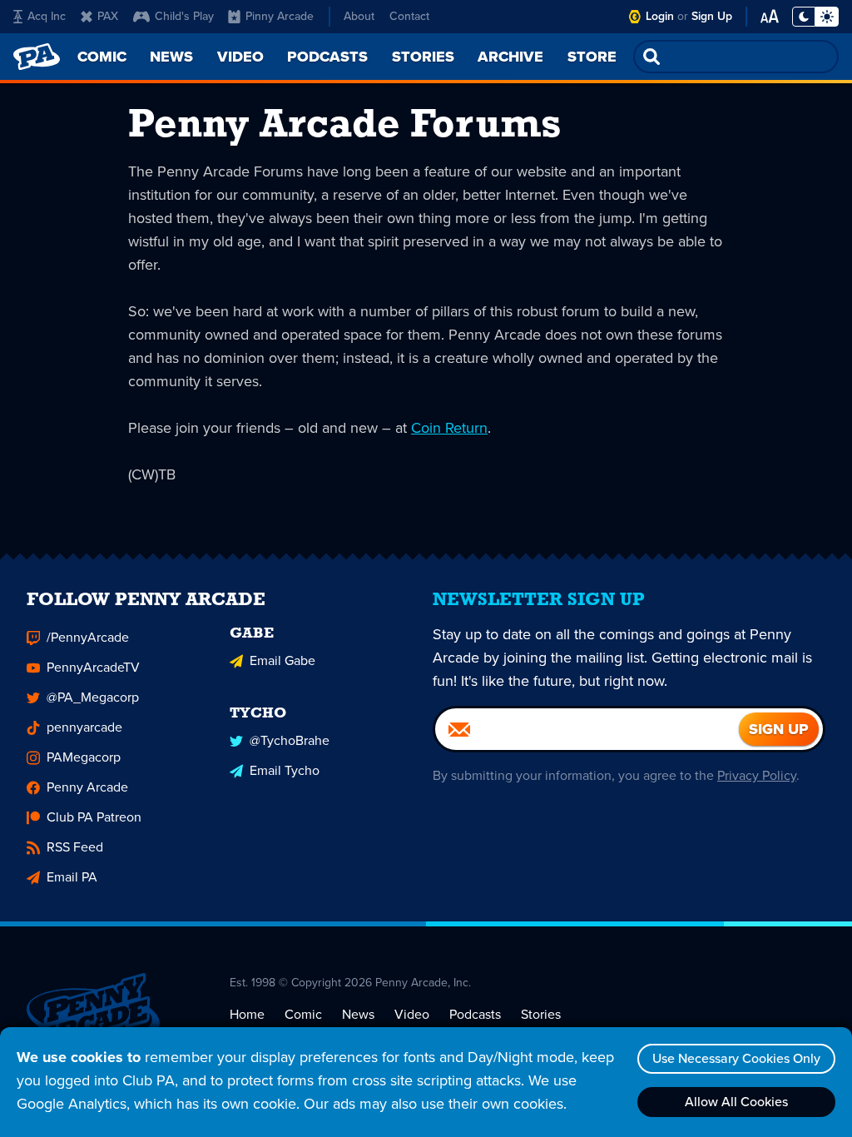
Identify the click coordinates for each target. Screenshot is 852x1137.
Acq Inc (46, 16)
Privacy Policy (756, 775)
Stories (541, 1014)
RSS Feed (75, 846)
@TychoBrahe (289, 740)
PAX (107, 16)
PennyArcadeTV (93, 667)
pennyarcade (84, 727)
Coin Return (449, 428)
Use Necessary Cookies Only (736, 1058)
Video (411, 1014)
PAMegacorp (84, 757)
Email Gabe (282, 660)
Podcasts (475, 1014)
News (358, 1014)
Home (247, 1014)
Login (660, 16)
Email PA (72, 876)
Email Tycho (285, 770)
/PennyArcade (88, 637)
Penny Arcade (87, 787)
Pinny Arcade (279, 16)
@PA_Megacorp (93, 697)
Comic (303, 1014)
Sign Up (711, 16)
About (359, 16)
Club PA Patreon (94, 817)
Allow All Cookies (736, 1101)
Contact (409, 16)
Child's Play (184, 16)
